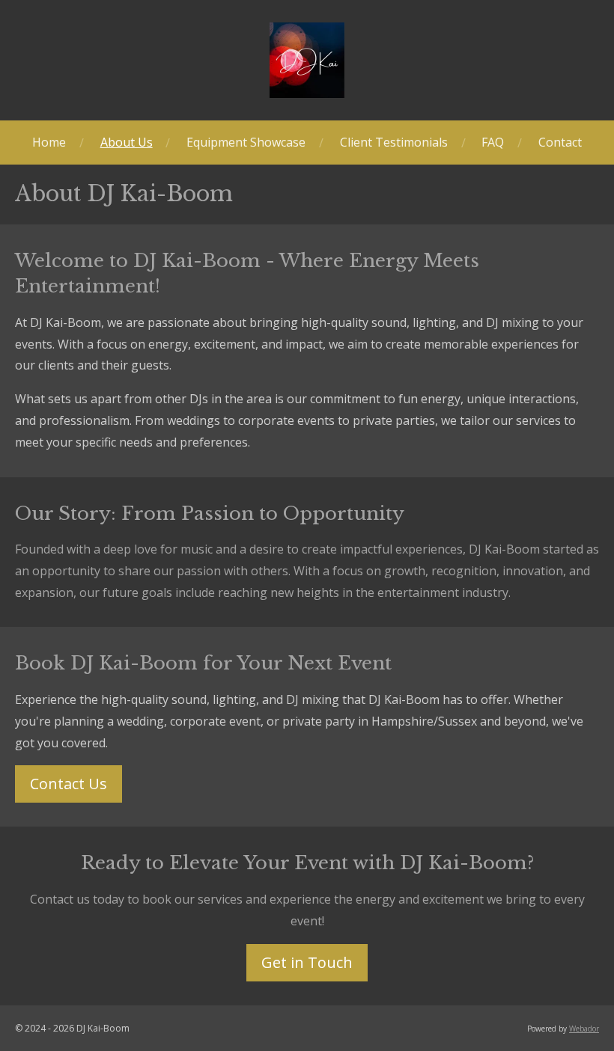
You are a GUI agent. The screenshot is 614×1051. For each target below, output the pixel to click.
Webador (584, 1028)
